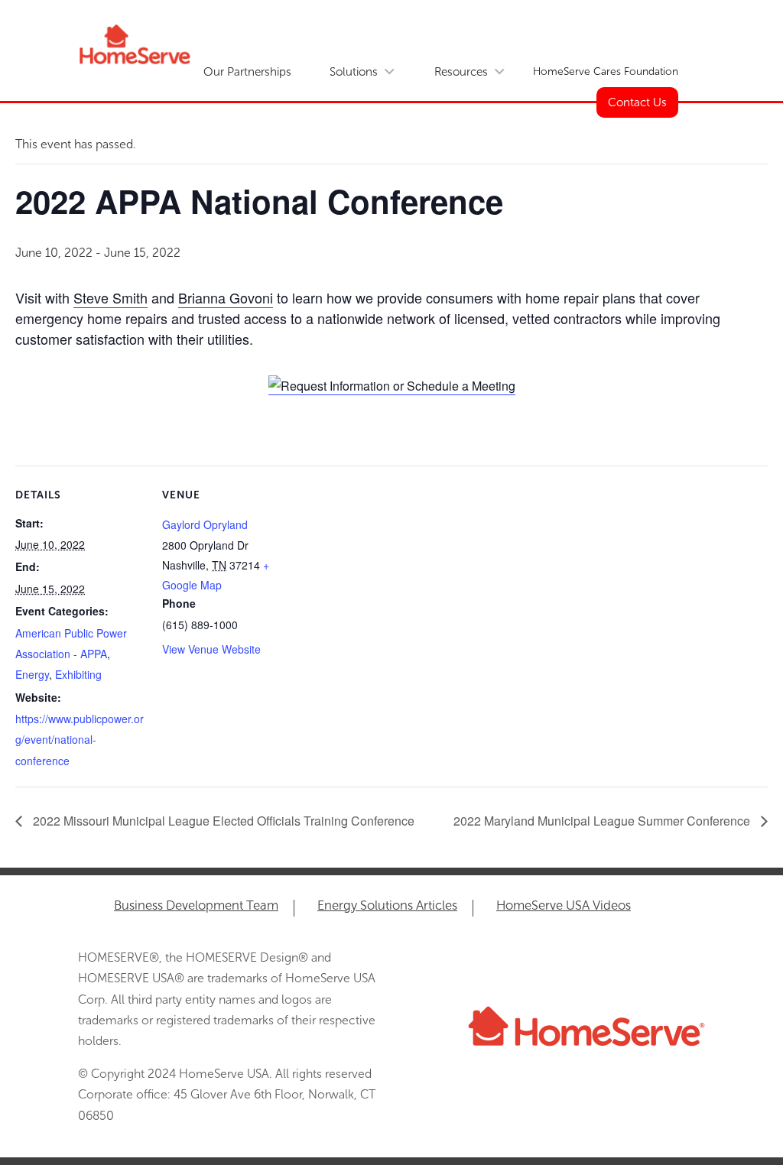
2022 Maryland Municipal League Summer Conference (603, 820)
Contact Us (637, 102)
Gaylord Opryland (205, 524)
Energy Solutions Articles (387, 906)
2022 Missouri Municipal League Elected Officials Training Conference (222, 820)
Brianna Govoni (225, 297)
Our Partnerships (247, 72)
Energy (32, 674)
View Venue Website (211, 649)
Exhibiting (78, 674)
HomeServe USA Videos (563, 906)
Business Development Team (196, 906)
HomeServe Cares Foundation (605, 71)
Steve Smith (110, 297)
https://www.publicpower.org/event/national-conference (79, 739)
